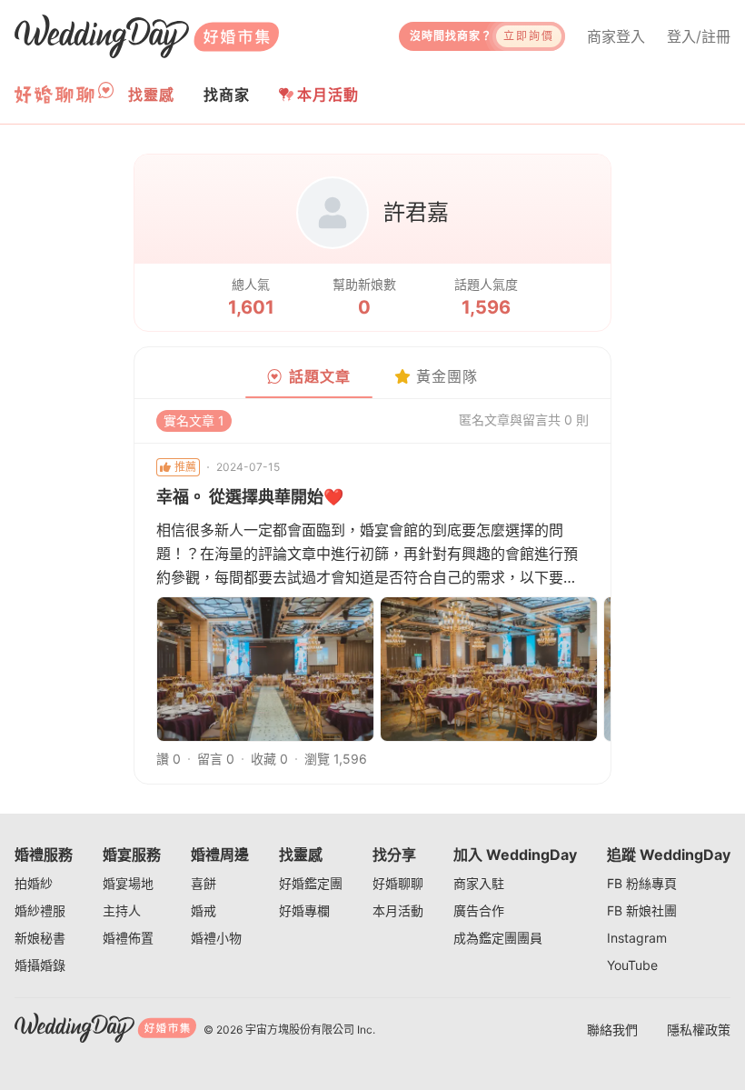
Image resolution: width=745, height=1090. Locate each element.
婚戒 (203, 910)
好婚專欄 (304, 910)
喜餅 (203, 883)
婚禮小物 (216, 937)
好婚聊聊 (397, 883)
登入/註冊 (698, 36)
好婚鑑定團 (311, 883)
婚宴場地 (128, 883)
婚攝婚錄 (40, 965)
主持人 (122, 910)
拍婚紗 (34, 883)
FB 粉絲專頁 (642, 883)
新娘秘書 (40, 937)
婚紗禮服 (40, 910)
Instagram (637, 937)
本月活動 (328, 94)
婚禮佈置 (128, 937)
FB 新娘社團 (642, 910)
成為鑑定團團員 (497, 937)
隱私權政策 (698, 1029)
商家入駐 (478, 883)
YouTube (632, 965)
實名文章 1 (194, 420)
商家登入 (616, 36)
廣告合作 (478, 910)
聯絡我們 (612, 1029)
